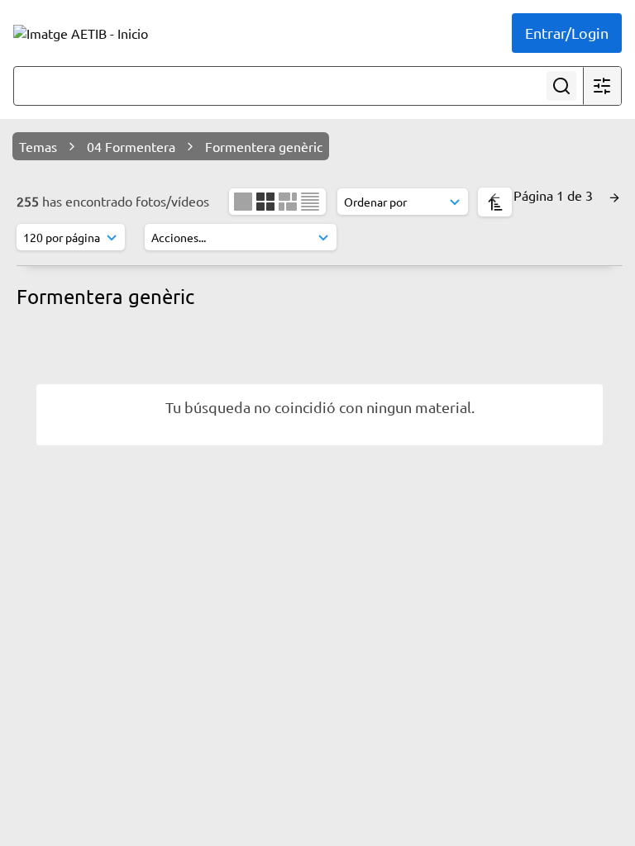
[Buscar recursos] (561, 86)
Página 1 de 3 (554, 195)
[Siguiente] (614, 195)
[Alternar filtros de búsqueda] (602, 86)
